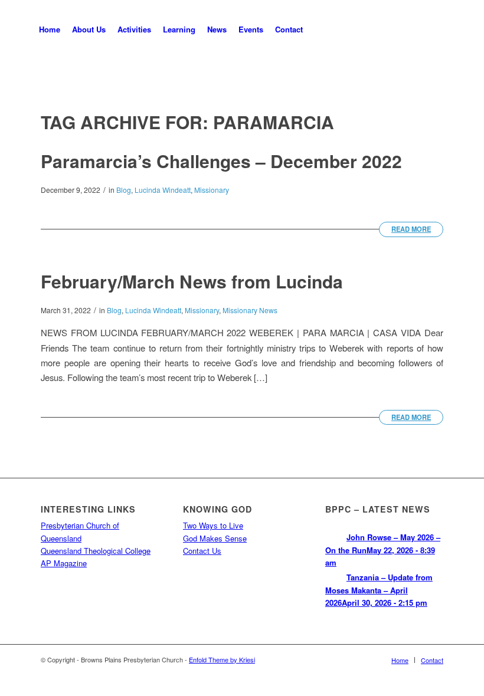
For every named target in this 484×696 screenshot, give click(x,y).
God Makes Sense (215, 538)
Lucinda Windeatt (163, 190)
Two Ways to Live (213, 525)
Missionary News (250, 310)
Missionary (211, 190)
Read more (411, 229)
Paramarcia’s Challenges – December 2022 (221, 160)
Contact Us (202, 550)
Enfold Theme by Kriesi (222, 659)
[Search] (318, 29)
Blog (123, 190)
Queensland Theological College (96, 550)
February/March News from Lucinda (192, 281)
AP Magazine (64, 563)
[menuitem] (49, 29)
